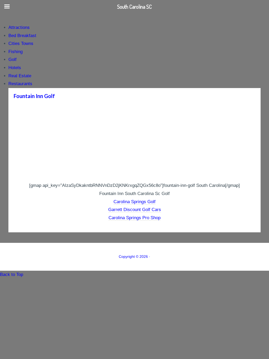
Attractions (19, 27)
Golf (12, 59)
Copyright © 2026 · (134, 256)
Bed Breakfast (22, 35)
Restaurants (20, 83)
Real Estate (19, 75)
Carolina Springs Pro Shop (134, 217)
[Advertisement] (134, 142)
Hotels (14, 67)
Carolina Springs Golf (134, 201)
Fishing (15, 51)
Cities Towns (20, 43)
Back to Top (11, 274)
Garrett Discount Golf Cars (134, 209)
